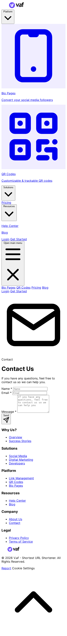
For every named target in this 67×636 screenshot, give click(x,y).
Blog (45, 287)
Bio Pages (8, 287)
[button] (33, 633)
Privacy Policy (19, 538)
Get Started (18, 239)
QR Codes (23, 287)
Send (6, 415)
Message (8, 412)
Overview (15, 437)
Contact (14, 523)
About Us (15, 519)
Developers (17, 463)
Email (6, 393)
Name (6, 389)
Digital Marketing (21, 459)
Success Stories (20, 441)
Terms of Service (21, 541)
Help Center (17, 500)
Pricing (6, 202)
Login (5, 239)
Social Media (18, 456)
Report (6, 568)
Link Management (21, 478)
